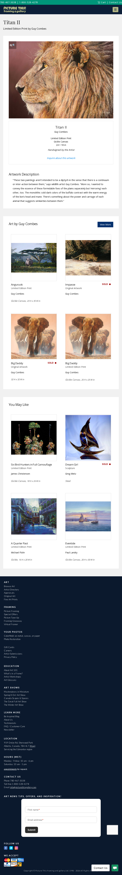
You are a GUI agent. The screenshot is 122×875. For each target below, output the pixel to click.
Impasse (70, 284)
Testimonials (10, 723)
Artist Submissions (13, 653)
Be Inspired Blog (11, 716)
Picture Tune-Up (11, 617)
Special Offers (11, 614)
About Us (8, 719)
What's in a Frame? (13, 673)
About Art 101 (11, 670)
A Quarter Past (19, 543)
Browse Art (9, 586)
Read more (33, 274)
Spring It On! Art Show (14, 695)
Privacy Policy (10, 657)
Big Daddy (17, 363)
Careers (8, 650)
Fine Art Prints (11, 599)
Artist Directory (11, 589)
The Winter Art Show (14, 705)
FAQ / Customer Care (14, 726)
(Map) (32, 746)
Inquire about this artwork (61, 158)
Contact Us (115, 2)
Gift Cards (9, 647)
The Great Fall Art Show (15, 701)
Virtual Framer (11, 624)
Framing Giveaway (13, 621)
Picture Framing (11, 611)
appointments (10, 769)
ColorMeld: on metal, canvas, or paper (22, 636)
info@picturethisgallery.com (23, 787)
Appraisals (9, 593)
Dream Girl (71, 464)
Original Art (9, 596)
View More (105, 224)
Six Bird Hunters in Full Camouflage (31, 464)
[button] (115, 9)
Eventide (70, 543)
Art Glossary (10, 680)
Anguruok (17, 284)
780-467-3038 (8, 2)
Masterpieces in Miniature (16, 691)
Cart (103, 2)
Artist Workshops (12, 676)
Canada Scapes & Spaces (16, 698)
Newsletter (9, 729)
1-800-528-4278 (28, 2)
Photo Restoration (12, 639)
